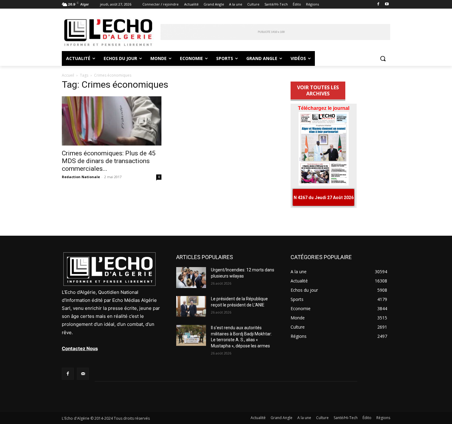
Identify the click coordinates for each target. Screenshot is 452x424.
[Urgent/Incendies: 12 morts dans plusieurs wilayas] (191, 277)
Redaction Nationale (81, 176)
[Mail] (83, 374)
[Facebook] (378, 4)
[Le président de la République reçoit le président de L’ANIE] (191, 306)
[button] (382, 58)
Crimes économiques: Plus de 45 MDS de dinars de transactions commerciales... (109, 161)
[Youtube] (386, 4)
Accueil (68, 75)
